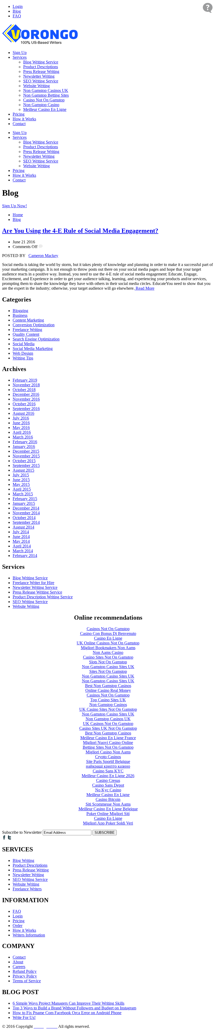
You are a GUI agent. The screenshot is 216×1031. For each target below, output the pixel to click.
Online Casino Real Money (108, 690)
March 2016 (23, 437)
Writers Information (29, 935)
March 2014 (23, 551)
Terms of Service (27, 981)
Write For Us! (24, 1017)
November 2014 (26, 513)
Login (18, 6)
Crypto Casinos (108, 756)
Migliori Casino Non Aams (108, 752)
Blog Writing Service (40, 62)
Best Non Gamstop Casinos (108, 685)
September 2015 (26, 465)
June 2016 (21, 423)
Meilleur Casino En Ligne (44, 109)
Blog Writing (23, 860)
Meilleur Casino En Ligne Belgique (108, 809)
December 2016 (26, 394)
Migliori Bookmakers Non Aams (108, 647)
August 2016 (23, 413)
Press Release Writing (41, 71)
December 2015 (26, 451)
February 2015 (25, 498)
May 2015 (21, 484)
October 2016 (24, 404)
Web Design (23, 353)
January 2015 (24, 503)
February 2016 (25, 442)
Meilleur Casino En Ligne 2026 (108, 775)
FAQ (17, 16)
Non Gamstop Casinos (108, 704)
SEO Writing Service (40, 81)
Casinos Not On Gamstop (108, 629)
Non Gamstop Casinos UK (45, 90)
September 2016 (26, 408)
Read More (144, 288)
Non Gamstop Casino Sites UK (108, 666)
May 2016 (21, 427)
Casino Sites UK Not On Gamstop (108, 728)
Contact (19, 123)
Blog (17, 11)
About (18, 962)
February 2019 (25, 380)
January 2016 (24, 446)
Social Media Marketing (33, 348)
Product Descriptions (40, 67)
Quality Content (26, 334)
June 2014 (21, 536)
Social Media (24, 344)
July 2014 (21, 532)
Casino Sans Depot (108, 785)
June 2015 (21, 479)
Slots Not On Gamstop (108, 662)
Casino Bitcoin (108, 799)
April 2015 (22, 489)
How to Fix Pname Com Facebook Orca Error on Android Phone (67, 1012)
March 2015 (23, 494)
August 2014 (23, 527)
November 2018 (26, 385)
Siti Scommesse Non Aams (108, 804)
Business (20, 315)
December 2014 (26, 508)
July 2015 (21, 475)
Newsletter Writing (39, 76)
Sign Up (20, 52)
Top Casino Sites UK (108, 700)
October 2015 (24, 460)
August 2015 (23, 470)
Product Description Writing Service (43, 597)
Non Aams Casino (108, 652)
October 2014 (24, 517)
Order (17, 925)
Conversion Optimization (34, 325)
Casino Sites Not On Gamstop (108, 657)
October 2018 (24, 389)
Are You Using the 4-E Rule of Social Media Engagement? (80, 230)
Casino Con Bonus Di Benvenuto (108, 633)
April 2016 (22, 432)
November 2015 (26, 456)
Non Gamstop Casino (41, 104)
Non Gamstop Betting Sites (46, 95)
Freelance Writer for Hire (33, 582)
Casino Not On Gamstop (44, 100)
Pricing (18, 114)
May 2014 (21, 541)
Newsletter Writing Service (35, 587)
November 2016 (26, 399)
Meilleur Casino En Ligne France (108, 738)
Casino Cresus (108, 780)
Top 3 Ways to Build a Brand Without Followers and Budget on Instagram (74, 1008)
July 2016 (21, 418)
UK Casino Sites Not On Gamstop (108, 709)
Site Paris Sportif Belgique (108, 761)
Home (18, 215)
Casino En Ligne (108, 638)
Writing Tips (23, 358)
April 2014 (22, 546)
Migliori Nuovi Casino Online (108, 742)
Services (20, 57)
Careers (19, 966)
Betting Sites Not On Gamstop (108, 747)
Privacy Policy (25, 976)
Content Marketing (28, 320)
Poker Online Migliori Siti (108, 813)
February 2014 (25, 555)
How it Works (24, 119)
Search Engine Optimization (36, 339)
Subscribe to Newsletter (22, 832)
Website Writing (36, 85)
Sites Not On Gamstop (108, 671)
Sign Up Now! (14, 206)
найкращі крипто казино (108, 766)
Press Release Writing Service (37, 592)
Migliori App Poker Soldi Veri (108, 823)
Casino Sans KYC (108, 771)
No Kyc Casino (108, 790)
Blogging (20, 310)
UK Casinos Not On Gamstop (108, 723)
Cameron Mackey (43, 255)
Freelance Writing (27, 329)
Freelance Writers (27, 889)
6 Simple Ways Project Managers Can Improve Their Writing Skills (68, 1003)
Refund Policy (25, 971)
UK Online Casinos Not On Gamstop (108, 643)
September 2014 (26, 522)
